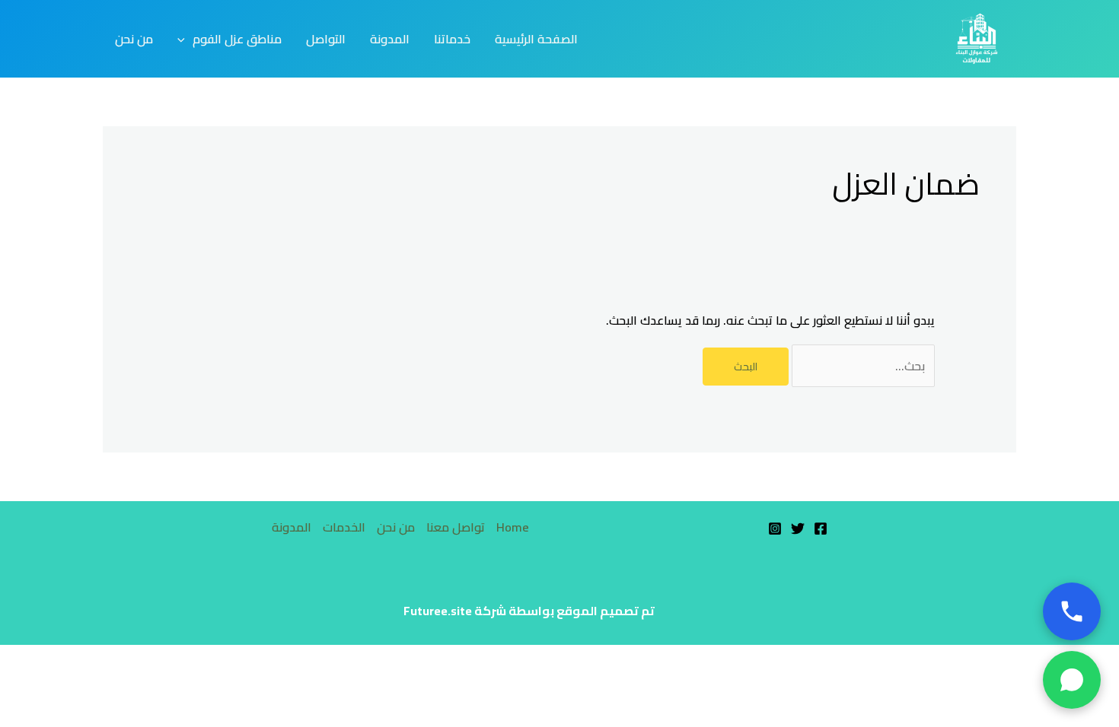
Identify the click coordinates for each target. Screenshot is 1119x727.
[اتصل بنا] (1072, 611)
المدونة (291, 527)
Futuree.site (437, 610)
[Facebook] (820, 528)
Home (512, 527)
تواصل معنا (455, 527)
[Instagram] (775, 528)
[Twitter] (798, 528)
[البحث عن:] (862, 365)
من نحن (396, 527)
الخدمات (344, 527)
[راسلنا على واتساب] (1072, 680)
